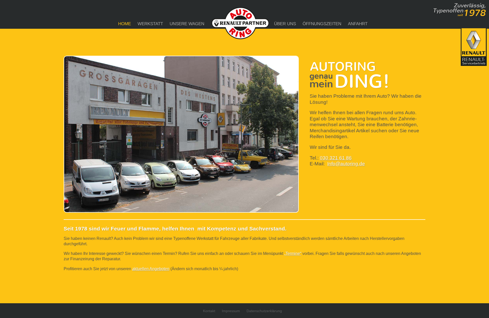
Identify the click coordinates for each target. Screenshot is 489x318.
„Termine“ (292, 253)
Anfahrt (358, 23)
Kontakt (209, 311)
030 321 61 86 (336, 158)
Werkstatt (150, 23)
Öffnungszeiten (322, 23)
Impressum (231, 311)
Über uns (285, 23)
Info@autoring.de (346, 163)
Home (124, 23)
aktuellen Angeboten (150, 269)
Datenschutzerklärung (264, 311)
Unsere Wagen (187, 23)
